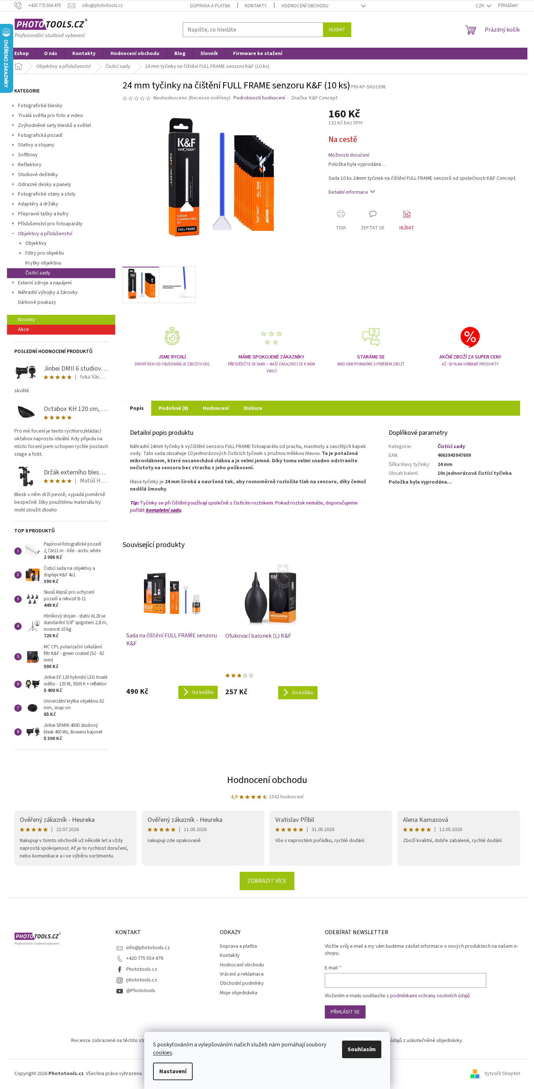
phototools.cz (141, 980)
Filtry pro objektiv (44, 253)
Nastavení (172, 1071)
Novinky (26, 319)
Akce (23, 329)
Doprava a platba (210, 6)
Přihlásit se (345, 1012)
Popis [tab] (137, 408)
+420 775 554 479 (144, 958)
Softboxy (28, 155)
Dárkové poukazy (37, 302)
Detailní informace (348, 192)
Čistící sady (37, 273)
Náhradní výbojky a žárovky (48, 292)
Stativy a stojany (36, 145)
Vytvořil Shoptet (502, 1073)
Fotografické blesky (40, 105)
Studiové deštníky (38, 174)
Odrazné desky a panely (44, 184)
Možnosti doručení (348, 155)
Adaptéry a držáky (38, 204)
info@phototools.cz (148, 947)
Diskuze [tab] (253, 408)
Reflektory (29, 164)
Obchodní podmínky (242, 983)
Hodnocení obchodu (304, 6)
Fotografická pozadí (40, 135)
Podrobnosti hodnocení (259, 98)
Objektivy (36, 243)
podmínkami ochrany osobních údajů (430, 995)
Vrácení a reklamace (242, 974)
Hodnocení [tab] (216, 408)
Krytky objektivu (43, 263)
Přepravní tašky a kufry (43, 214)
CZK (480, 6)
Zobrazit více (267, 881)
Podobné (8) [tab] (173, 408)
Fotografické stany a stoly (47, 194)
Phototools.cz (141, 969)
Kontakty (256, 6)
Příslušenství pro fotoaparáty (50, 223)
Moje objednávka (238, 993)
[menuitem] (21, 53)
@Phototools (140, 990)
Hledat (337, 29)
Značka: (314, 98)
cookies (162, 1053)
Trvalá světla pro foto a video (50, 115)
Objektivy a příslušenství (45, 233)
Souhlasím (362, 1049)
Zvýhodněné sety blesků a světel (54, 125)
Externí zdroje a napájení (45, 283)
